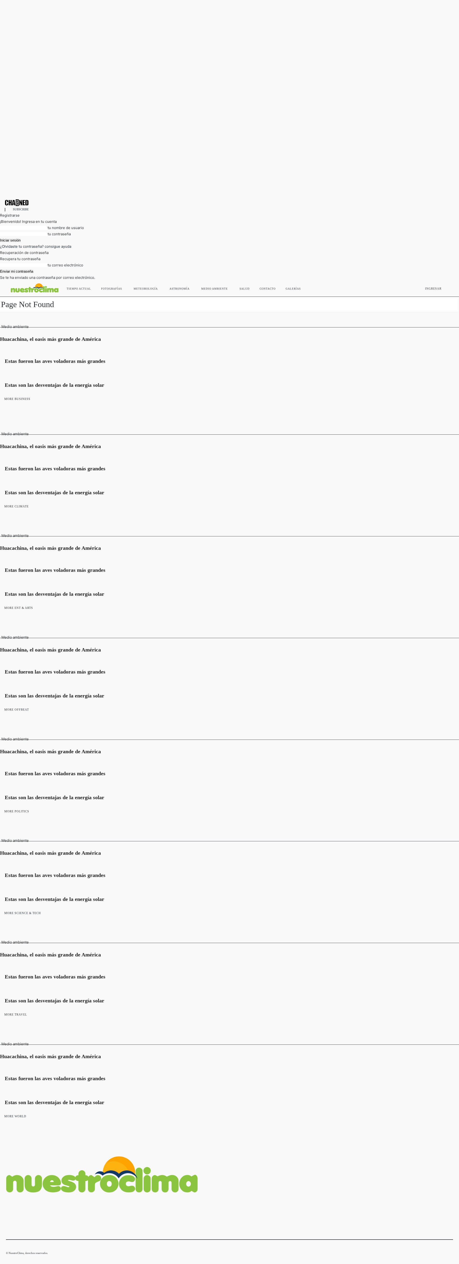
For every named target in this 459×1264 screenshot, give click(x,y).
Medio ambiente (15, 326)
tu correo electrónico (65, 265)
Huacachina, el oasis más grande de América (50, 339)
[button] (447, 287)
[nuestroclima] (229, 202)
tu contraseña (59, 234)
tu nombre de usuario (66, 227)
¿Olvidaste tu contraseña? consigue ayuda (35, 246)
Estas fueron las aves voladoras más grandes (55, 361)
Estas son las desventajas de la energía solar (54, 385)
